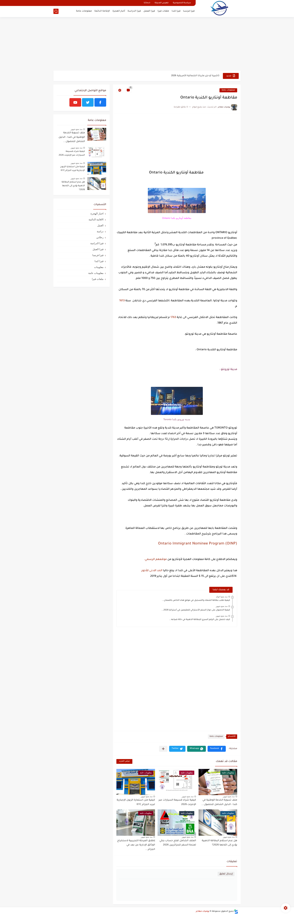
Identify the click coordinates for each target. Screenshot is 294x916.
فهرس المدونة (161, 3)
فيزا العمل (149, 11)
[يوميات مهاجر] (219, 8)
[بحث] (56, 11)
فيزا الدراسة (134, 11)
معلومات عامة (84, 11)
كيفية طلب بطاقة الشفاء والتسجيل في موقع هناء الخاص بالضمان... (196, 600)
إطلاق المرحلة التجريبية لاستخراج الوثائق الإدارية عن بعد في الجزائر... (136, 845)
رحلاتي (99, 237)
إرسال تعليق (226, 874)
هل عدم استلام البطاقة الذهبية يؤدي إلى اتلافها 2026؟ (219, 843)
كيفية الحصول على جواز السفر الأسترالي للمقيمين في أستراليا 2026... (195, 610)
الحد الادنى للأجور (151, 570)
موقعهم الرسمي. (155, 559)
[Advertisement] (147, 44)
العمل (100, 225)
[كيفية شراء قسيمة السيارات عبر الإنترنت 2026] (96, 153)
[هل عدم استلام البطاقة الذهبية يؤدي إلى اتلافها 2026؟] (96, 183)
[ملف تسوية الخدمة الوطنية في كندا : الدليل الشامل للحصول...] (96, 134)
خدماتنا (147, 3)
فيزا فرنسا (189, 11)
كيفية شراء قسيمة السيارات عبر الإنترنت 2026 (72, 153)
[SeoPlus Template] (236, 911)
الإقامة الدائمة (102, 11)
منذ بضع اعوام (221, 596)
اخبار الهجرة (97, 213)
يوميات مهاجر (202, 911)
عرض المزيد (124, 761)
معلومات (98, 267)
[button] (217, 749)
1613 (122, 300)
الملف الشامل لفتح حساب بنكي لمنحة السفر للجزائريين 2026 (177, 843)
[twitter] (88, 102)
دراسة (100, 231)
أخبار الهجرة (118, 11)
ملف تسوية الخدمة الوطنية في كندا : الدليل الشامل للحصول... (72, 137)
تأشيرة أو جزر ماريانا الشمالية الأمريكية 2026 (195, 75)
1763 (173, 317)
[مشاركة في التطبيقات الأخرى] (163, 749)
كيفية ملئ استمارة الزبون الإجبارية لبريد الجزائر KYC (72, 169)
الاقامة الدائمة (96, 219)
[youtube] (75, 102)
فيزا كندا (176, 11)
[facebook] (100, 102)
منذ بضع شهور (221, 606)
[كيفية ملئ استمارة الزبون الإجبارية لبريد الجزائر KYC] (96, 168)
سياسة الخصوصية (182, 3)
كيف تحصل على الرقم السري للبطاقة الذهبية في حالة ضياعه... (199, 619)
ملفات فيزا (163, 11)
